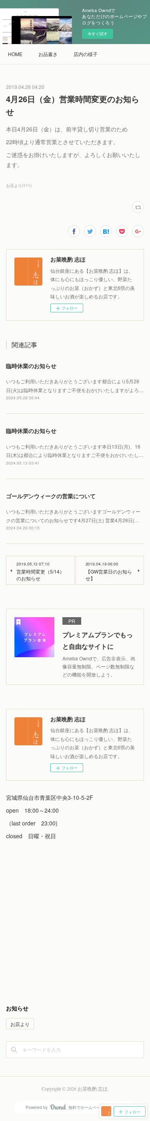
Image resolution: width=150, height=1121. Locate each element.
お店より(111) (19, 185)
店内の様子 (86, 53)
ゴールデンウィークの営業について (51, 496)
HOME (15, 53)
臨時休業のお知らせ (31, 366)
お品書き (48, 53)
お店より (20, 1023)
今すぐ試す (98, 33)
